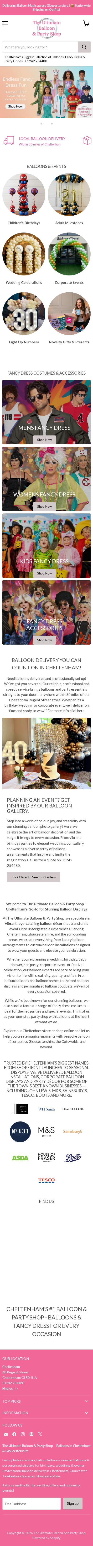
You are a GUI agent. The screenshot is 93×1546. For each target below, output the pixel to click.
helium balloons (17, 980)
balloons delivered (30, 678)
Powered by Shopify (46, 1538)
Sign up (73, 1503)
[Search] (84, 46)
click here (77, 710)
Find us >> (10, 1388)
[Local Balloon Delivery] (43, 141)
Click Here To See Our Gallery (33, 877)
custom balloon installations (52, 945)
